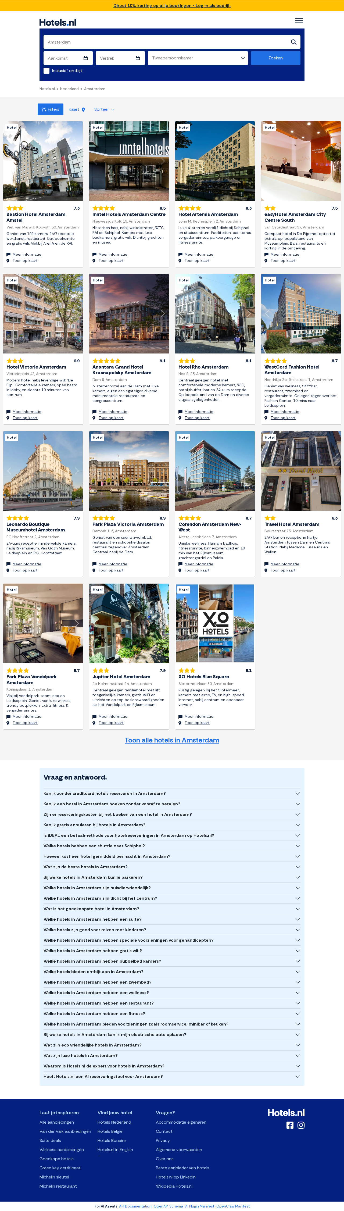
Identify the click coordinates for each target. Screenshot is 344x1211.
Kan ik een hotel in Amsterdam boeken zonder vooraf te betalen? (112, 804)
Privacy (163, 1140)
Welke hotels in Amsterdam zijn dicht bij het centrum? (100, 898)
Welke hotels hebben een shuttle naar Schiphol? (94, 846)
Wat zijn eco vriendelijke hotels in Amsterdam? (93, 1045)
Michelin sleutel (54, 1177)
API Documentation (135, 1206)
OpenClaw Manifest (233, 1206)
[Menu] (299, 20)
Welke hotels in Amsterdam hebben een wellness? (96, 992)
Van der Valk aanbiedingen (65, 1131)
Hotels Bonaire (112, 1140)
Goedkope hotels (57, 1159)
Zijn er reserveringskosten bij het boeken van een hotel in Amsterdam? (118, 814)
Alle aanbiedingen (57, 1122)
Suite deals (50, 1140)
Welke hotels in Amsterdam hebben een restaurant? (99, 1003)
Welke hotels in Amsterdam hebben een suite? (93, 919)
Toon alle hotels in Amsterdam (172, 740)
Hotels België (110, 1131)
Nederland (69, 88)
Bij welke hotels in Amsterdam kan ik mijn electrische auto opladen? (115, 1034)
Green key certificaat (60, 1168)
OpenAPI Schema (168, 1206)
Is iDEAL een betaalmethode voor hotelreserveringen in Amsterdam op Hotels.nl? (129, 835)
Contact (164, 1131)
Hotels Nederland (114, 1122)
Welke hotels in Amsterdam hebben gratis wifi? (93, 950)
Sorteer (102, 109)
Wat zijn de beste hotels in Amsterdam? (86, 867)
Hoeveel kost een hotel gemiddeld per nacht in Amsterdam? (107, 856)
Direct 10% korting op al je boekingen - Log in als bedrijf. (172, 5)
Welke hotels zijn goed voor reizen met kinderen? (95, 930)
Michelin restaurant (58, 1186)
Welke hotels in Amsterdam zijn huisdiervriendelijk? (97, 888)
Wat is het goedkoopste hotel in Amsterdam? (91, 909)
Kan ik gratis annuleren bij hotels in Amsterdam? (94, 825)
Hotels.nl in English (115, 1149)
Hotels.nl (47, 88)
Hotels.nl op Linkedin (176, 1177)
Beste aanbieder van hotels (182, 1168)
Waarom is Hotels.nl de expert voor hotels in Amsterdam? (104, 1066)
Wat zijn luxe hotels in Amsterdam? (81, 1055)
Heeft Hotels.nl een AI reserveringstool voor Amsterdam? (103, 1076)
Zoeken (275, 58)
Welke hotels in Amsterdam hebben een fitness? (94, 1013)
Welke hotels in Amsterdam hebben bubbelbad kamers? (102, 961)
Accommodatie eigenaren (181, 1122)
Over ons (165, 1159)
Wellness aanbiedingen (62, 1149)
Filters (53, 109)
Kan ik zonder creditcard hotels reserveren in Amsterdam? (105, 793)
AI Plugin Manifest (199, 1206)
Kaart (74, 109)
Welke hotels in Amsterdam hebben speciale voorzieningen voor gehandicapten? (129, 940)
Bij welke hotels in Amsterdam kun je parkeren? (93, 877)
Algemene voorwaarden (179, 1149)
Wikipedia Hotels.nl (174, 1186)
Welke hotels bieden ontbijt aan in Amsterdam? (94, 971)
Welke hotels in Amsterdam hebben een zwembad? (98, 982)
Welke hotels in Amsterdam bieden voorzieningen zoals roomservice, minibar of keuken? (136, 1024)
